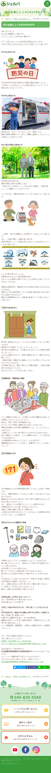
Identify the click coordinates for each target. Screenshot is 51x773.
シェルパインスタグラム (36, 749)
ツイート (19, 667)
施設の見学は (25, 737)
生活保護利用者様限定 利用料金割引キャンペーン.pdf (22, 662)
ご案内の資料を (25, 723)
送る (42, 667)
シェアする (31, 667)
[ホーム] (2, 19)
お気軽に (25, 710)
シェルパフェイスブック (25, 749)
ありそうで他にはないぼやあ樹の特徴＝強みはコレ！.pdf (23, 643)
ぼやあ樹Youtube (15, 749)
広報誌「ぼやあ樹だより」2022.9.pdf (16, 641)
